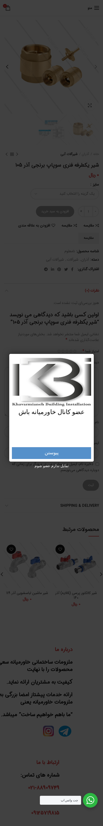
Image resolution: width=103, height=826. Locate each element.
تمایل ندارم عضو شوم (52, 466)
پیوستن (52, 453)
